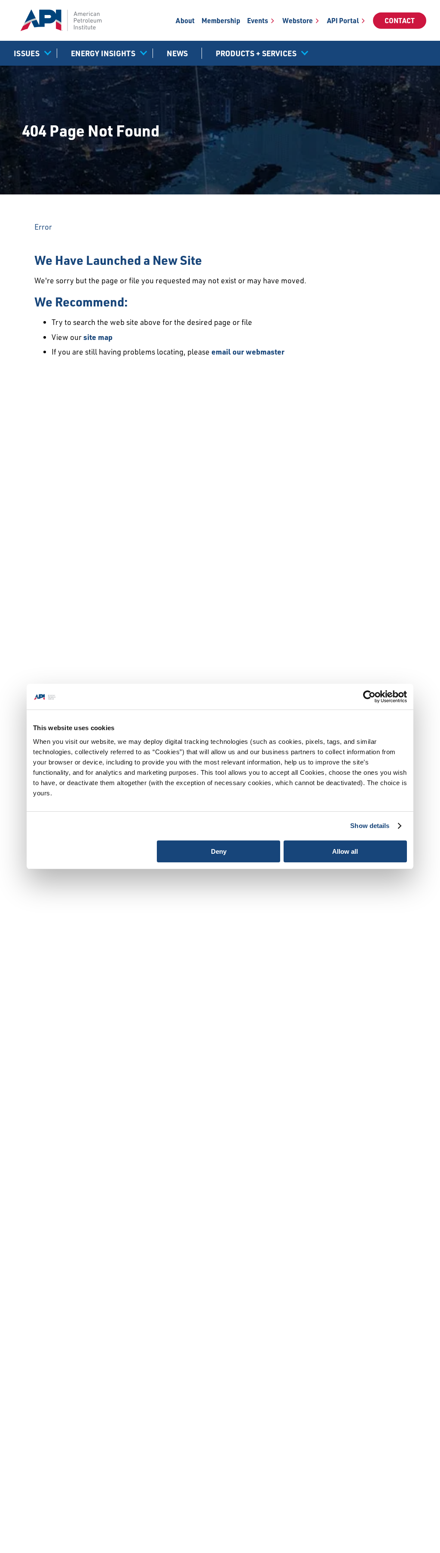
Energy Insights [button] (103, 53)
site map (98, 337)
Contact (400, 20)
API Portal (343, 20)
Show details (369, 825)
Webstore (297, 20)
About (185, 20)
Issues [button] (27, 53)
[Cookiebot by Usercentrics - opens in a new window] (369, 696)
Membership (221, 20)
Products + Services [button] (256, 53)
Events (257, 20)
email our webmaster (247, 351)
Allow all (345, 851)
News (177, 53)
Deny (218, 851)
